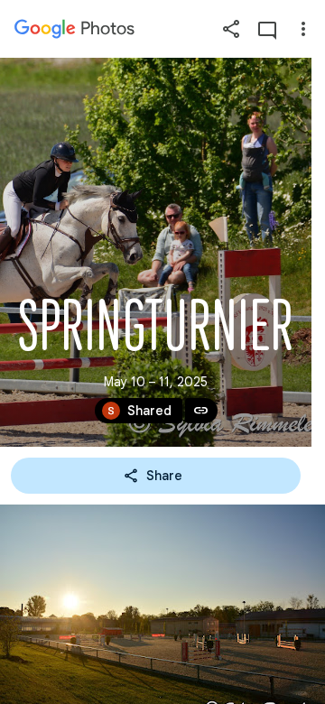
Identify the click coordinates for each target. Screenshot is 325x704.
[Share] (231, 29)
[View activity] (267, 29)
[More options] (303, 29)
